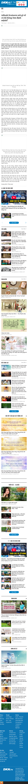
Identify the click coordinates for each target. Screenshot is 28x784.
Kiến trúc (1, 736)
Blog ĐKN (21, 743)
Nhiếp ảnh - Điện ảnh (3, 738)
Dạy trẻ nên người (12, 742)
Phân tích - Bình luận (10, 718)
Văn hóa (13, 408)
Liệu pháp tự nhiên (3, 759)
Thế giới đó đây (8, 722)
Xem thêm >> (24, 229)
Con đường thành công (13, 738)
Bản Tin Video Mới (15, 541)
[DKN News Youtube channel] (19, 5)
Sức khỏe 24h (2, 761)
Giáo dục (11, 731)
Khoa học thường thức (14, 756)
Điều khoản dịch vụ (19, 778)
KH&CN (11, 750)
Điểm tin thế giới (15, 244)
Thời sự (13, 251)
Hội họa (1, 734)
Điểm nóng (14, 237)
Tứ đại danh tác (18, 724)
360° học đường (12, 743)
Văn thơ (1, 742)
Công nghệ (12, 752)
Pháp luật (1, 722)
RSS (21, 777)
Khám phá (13, 265)
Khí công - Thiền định (4, 757)
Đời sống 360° (22, 732)
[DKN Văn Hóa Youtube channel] (24, 5)
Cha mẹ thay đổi (12, 740)
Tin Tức (2, 561)
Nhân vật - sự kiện (4, 504)
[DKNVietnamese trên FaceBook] (18, 2)
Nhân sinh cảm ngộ (18, 718)
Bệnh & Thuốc (2, 752)
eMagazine (14, 598)
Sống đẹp (21, 738)
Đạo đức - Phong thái (5, 316)
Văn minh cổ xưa (3, 740)
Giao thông (2, 724)
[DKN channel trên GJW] (23, 2)
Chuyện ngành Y (3, 756)
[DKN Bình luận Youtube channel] (21, 5)
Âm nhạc (1, 732)
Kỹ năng (21, 742)
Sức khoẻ (21, 747)
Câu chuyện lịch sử (15, 271)
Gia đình (21, 734)
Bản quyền (22, 779)
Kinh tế (1, 717)
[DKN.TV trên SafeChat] (17, 2)
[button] (26, 222)
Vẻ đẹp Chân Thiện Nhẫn (5, 355)
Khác (2, 11)
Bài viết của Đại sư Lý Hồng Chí (14, 416)
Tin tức (11, 757)
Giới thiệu (17, 777)
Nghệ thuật (3, 334)
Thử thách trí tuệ (12, 732)
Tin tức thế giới (8, 717)
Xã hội (1, 720)
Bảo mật (17, 779)
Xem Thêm (14, 222)
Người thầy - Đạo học (13, 736)
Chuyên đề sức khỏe (3, 754)
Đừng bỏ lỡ (14, 649)
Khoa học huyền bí (13, 754)
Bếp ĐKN (3, 297)
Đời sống (13, 384)
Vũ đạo (1, 743)
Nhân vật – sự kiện (14, 485)
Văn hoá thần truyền (15, 378)
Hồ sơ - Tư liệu (8, 720)
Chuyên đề (17, 726)
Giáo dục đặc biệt (12, 734)
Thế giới (13, 258)
